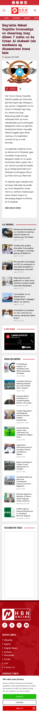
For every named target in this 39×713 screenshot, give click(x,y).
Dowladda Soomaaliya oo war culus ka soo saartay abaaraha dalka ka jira (24, 314)
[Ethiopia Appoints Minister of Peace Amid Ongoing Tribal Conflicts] (9, 497)
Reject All (19, 708)
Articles (8, 652)
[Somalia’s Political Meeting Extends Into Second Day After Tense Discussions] (9, 384)
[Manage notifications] (34, 708)
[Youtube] (25, 2)
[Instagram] (21, 2)
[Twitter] (17, 2)
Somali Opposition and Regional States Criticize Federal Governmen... (24, 415)
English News (10, 648)
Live (6, 663)
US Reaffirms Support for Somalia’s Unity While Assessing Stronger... (23, 368)
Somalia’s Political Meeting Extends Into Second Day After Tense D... (23, 384)
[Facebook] (13, 2)
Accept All (19, 696)
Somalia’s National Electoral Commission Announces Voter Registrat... (24, 481)
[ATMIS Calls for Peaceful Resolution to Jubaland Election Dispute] (9, 512)
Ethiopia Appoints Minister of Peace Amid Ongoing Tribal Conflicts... (24, 497)
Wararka (8, 640)
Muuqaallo (9, 655)
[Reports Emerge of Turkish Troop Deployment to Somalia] (9, 465)
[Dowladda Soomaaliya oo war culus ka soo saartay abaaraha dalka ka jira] (7, 314)
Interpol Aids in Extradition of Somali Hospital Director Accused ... (24, 399)
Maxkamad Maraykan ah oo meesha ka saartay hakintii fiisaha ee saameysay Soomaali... (25, 233)
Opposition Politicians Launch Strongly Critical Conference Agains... (24, 449)
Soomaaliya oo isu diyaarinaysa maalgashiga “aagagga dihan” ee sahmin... (24, 298)
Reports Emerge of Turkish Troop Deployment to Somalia (24, 465)
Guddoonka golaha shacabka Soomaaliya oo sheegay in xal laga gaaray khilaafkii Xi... (24, 249)
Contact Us (9, 667)
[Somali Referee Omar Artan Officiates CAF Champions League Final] (9, 431)
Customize (19, 702)
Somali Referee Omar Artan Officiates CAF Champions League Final (24, 432)
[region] (19, 694)
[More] (20, 89)
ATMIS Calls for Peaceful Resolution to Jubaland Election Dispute (24, 512)
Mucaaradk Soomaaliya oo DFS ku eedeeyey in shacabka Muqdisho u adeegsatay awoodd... (24, 265)
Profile (7, 659)
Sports (7, 644)
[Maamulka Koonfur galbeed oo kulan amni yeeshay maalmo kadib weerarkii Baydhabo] (7, 281)
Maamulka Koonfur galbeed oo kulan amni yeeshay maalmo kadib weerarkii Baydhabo (24, 282)
